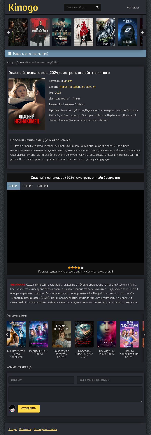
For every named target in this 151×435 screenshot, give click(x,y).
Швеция (90, 86)
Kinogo (10, 62)
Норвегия (66, 86)
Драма (20, 62)
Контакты (133, 7)
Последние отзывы (45, 429)
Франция (78, 86)
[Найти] (97, 7)
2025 (58, 92)
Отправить (28, 408)
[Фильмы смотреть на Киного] (23, 7)
